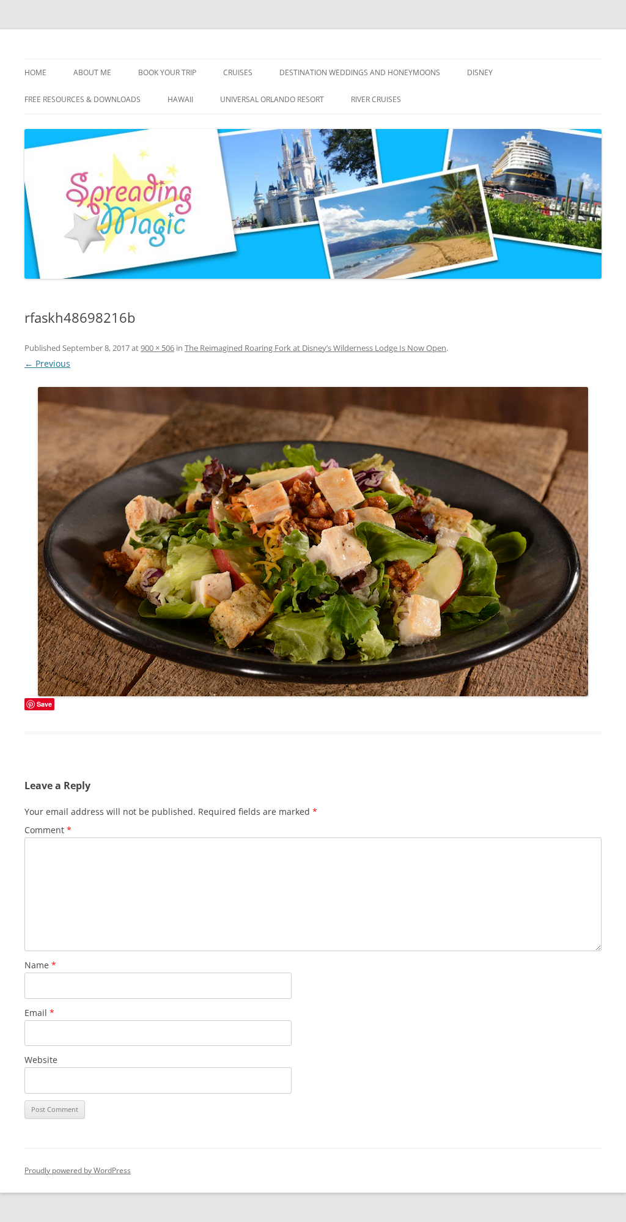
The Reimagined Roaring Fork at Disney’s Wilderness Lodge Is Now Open (315, 347)
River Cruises (376, 99)
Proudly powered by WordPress (77, 1170)
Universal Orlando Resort (272, 99)
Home (35, 72)
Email (39, 1012)
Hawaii (180, 99)
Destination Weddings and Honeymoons (359, 72)
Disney (480, 72)
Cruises (237, 72)
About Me (92, 72)
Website (40, 1060)
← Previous (47, 363)
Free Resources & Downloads (82, 99)
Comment (48, 830)
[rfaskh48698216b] (313, 541)
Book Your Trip (167, 72)
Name (40, 965)
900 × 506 (157, 347)
